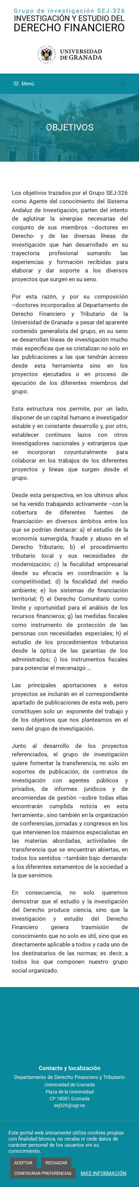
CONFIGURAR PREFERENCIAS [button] (43, 1173)
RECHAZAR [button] (56, 1162)
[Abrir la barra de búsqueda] (123, 84)
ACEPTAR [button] (23, 1162)
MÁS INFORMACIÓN (104, 1173)
